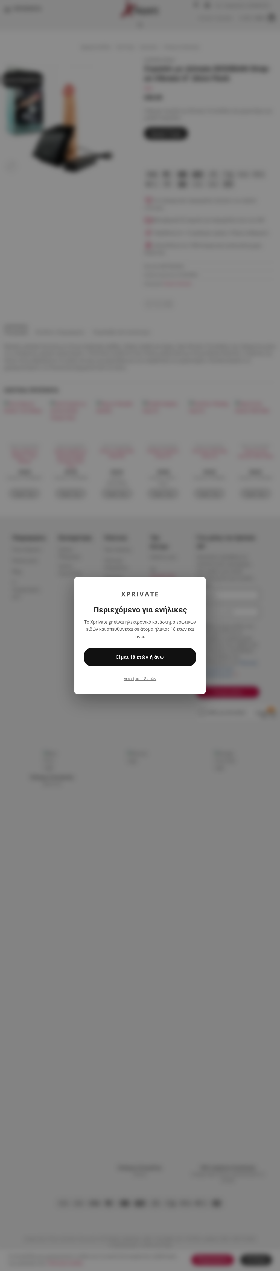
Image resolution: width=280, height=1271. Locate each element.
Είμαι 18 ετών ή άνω (140, 657)
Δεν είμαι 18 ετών (140, 678)
